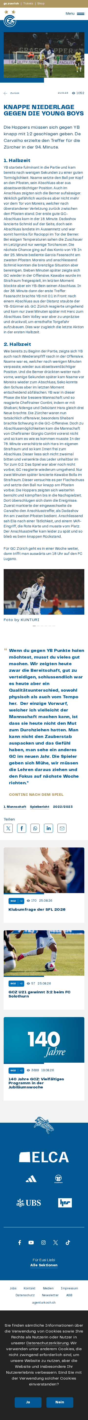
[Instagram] (43, 1243)
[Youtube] (31, 1243)
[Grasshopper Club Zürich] (10, 18)
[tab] (34, 625)
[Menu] (81, 14)
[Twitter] (55, 1243)
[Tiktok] (68, 1243)
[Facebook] (19, 1243)
